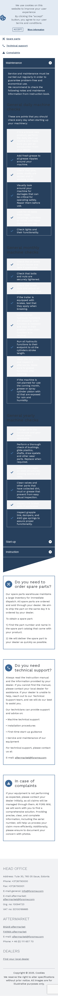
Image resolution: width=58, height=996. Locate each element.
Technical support (17, 45)
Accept (18, 29)
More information (36, 29)
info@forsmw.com (32, 891)
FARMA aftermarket (14, 931)
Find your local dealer (16, 958)
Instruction (12, 551)
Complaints (13, 52)
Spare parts (13, 38)
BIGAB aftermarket (14, 926)
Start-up (11, 541)
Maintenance (14, 62)
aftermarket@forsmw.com (30, 757)
